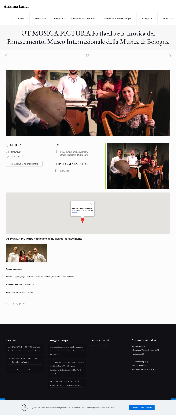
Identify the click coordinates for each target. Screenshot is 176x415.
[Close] (91, 204)
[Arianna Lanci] (16, 6)
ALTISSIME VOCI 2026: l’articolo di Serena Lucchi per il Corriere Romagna (65, 383)
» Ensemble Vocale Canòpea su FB (145, 350)
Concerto (64, 170)
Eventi (74, 212)
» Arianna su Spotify (140, 361)
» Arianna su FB (138, 346)
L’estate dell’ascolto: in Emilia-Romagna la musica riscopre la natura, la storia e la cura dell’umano (67, 350)
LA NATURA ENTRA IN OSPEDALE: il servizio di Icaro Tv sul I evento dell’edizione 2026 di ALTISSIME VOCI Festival (67, 368)
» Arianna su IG (138, 353)
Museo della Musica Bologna (74, 151)
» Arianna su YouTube (141, 357)
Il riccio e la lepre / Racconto (19, 369)
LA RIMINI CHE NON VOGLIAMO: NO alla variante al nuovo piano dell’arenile (25, 348)
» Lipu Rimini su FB (140, 365)
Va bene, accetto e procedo (142, 407)
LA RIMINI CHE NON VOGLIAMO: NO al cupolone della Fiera (24, 360)
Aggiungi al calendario (26, 164)
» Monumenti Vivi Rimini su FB (144, 369)
